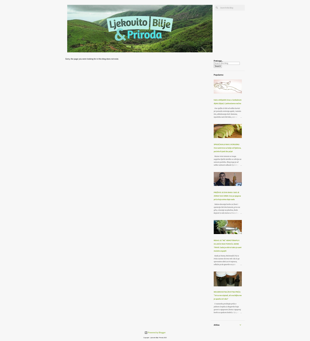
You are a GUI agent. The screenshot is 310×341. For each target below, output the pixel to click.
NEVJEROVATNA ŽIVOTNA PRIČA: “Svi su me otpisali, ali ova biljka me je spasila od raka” (228, 295)
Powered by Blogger (156, 333)
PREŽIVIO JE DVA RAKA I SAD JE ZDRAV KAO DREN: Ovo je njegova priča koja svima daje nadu (227, 195)
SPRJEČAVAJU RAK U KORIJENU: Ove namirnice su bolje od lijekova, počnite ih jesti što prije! (227, 147)
